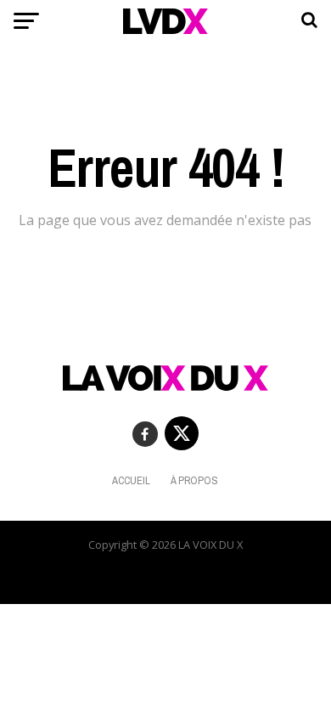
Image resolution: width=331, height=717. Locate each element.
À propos (194, 480)
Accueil (131, 480)
